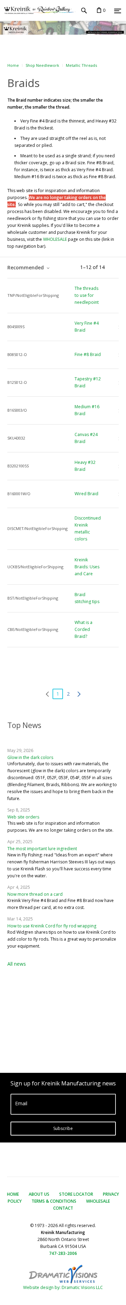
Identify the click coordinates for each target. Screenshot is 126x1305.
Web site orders (23, 817)
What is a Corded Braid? (83, 629)
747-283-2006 (63, 1253)
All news (16, 963)
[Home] (38, 10)
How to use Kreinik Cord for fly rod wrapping (51, 926)
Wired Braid (86, 494)
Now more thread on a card (35, 894)
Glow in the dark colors (30, 757)
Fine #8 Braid (88, 354)
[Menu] (117, 11)
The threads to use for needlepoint (87, 295)
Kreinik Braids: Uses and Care (87, 567)
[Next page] (79, 694)
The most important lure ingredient (42, 849)
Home (13, 65)
